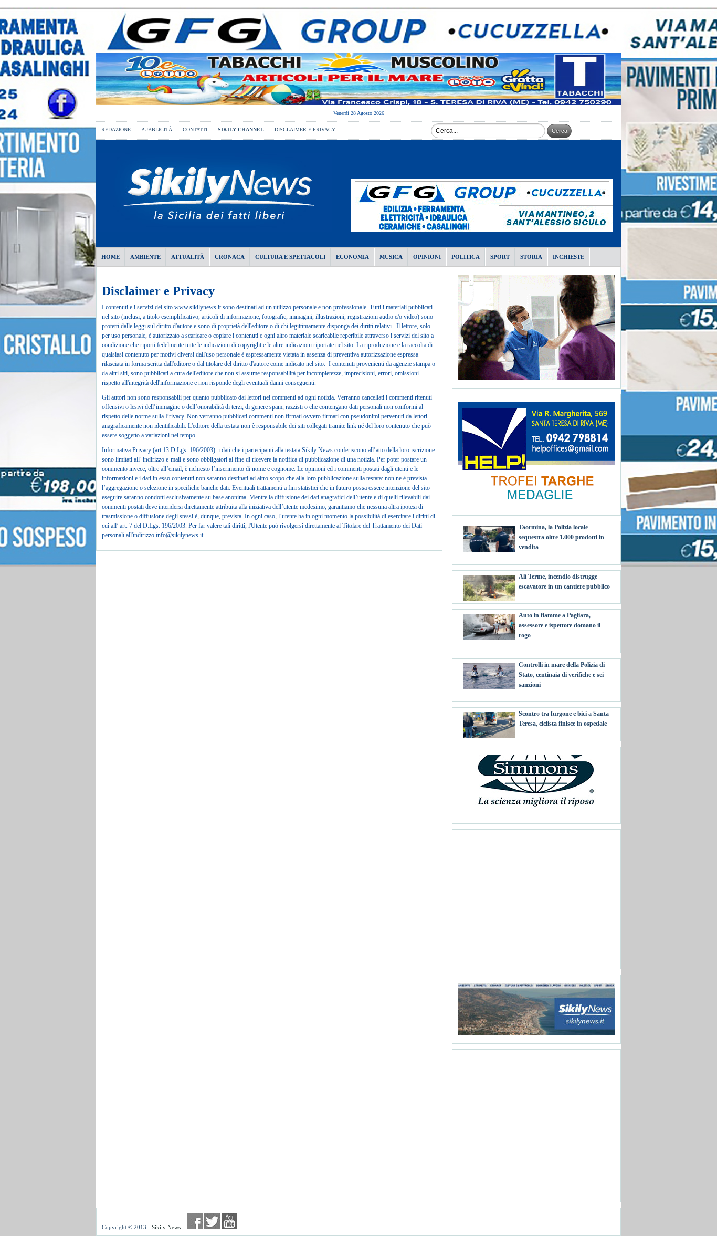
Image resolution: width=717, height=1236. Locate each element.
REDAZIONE (116, 129)
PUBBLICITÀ (156, 129)
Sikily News (166, 1227)
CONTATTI (195, 129)
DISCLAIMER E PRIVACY (305, 129)
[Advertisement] (536, 895)
